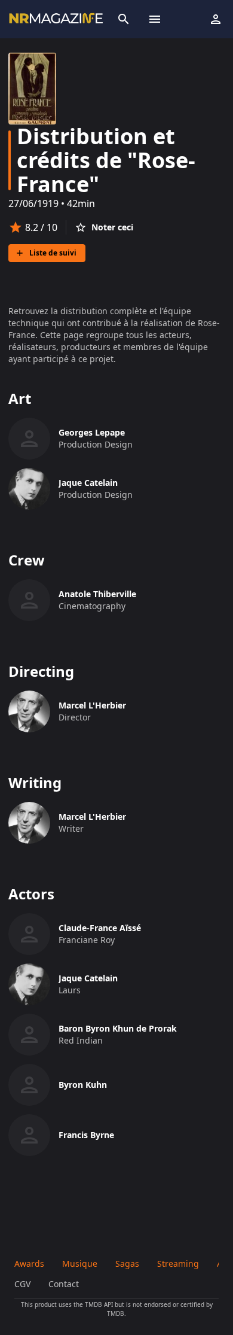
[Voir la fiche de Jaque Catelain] (29, 489)
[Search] (123, 19)
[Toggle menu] (154, 19)
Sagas (127, 1263)
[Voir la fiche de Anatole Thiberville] (29, 600)
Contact (63, 1284)
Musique (79, 1263)
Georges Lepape (92, 432)
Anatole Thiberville (97, 594)
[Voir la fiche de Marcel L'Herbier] (29, 711)
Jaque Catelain (88, 482)
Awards (29, 1263)
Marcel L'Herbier (92, 705)
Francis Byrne (86, 1135)
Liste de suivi (52, 253)
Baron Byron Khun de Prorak (118, 1028)
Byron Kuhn (83, 1084)
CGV (22, 1284)
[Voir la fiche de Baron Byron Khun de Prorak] (29, 1035)
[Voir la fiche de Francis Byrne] (29, 1135)
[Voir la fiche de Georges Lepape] (29, 439)
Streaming (178, 1263)
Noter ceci (112, 227)
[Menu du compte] (215, 19)
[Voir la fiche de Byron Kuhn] (29, 1085)
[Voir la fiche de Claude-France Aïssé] (29, 934)
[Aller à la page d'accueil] (55, 19)
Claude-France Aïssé (100, 927)
